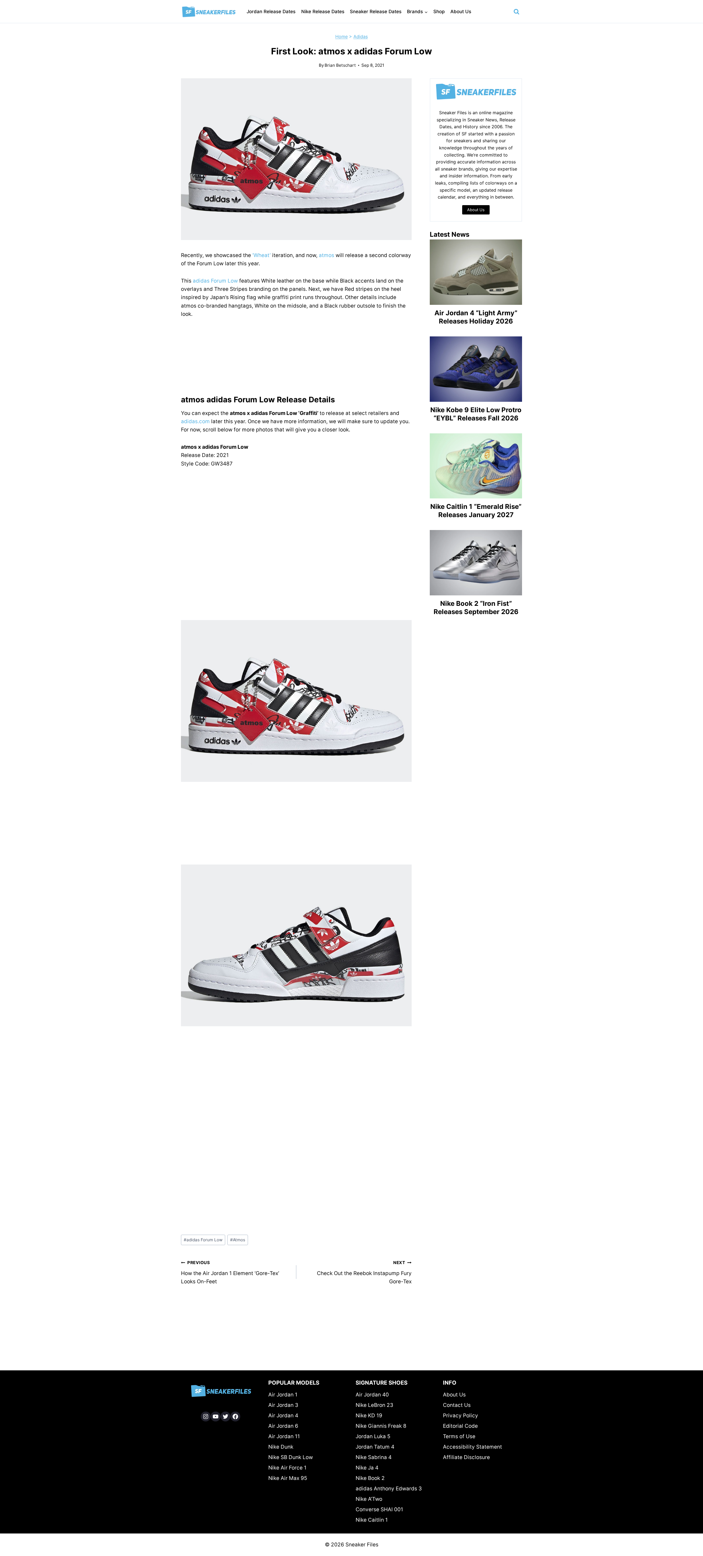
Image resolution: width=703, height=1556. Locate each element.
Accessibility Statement (472, 1447)
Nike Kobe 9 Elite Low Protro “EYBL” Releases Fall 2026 (475, 414)
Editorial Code (460, 1426)
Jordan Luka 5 (373, 1436)
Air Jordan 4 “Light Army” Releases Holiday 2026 (475, 317)
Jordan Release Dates (271, 11)
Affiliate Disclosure (466, 1457)
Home (341, 36)
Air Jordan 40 (372, 1395)
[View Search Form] (516, 11)
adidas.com (195, 421)
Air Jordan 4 (283, 1415)
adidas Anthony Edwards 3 (389, 1488)
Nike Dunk (280, 1447)
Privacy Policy (460, 1415)
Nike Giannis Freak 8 (381, 1426)
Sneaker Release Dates (375, 11)
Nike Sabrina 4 (374, 1457)
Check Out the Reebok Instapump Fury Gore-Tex (364, 1272)
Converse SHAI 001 (379, 1509)
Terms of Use (459, 1436)
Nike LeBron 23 (374, 1405)
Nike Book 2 (370, 1478)
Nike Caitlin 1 (372, 1520)
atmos (326, 255)
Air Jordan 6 (283, 1426)
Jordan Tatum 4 (375, 1447)
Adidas (360, 36)
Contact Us (457, 1405)
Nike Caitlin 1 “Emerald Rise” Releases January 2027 (475, 511)
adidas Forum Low (215, 281)
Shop (439, 11)
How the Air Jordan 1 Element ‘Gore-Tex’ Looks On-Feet (230, 1272)
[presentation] (476, 272)
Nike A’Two (369, 1499)
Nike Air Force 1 (287, 1468)
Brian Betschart (340, 65)
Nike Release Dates (322, 11)
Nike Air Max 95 (287, 1478)
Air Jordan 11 (284, 1436)
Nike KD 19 (369, 1415)
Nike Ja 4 (367, 1468)
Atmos (237, 1239)
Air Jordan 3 (283, 1405)
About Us (460, 11)
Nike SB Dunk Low (290, 1457)
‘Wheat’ (261, 255)
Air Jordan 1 (282, 1395)
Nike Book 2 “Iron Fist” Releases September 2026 (476, 607)
